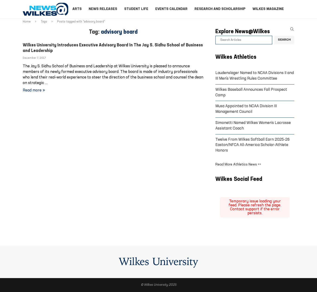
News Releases (103, 9)
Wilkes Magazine (268, 9)
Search (284, 40)
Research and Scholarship (220, 9)
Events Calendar (171, 9)
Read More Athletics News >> (238, 164)
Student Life (136, 9)
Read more (32, 90)
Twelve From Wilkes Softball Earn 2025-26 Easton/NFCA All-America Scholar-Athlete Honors (252, 145)
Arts (77, 9)
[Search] (292, 29)
